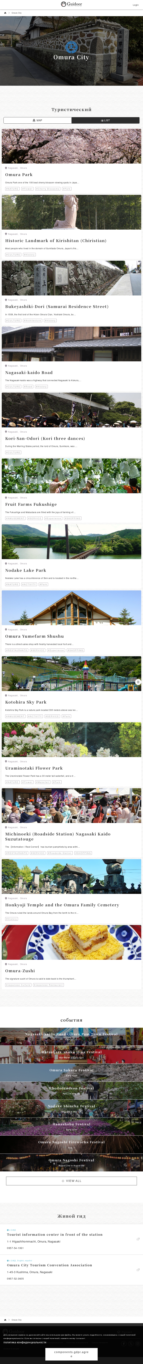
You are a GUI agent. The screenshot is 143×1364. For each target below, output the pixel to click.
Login (136, 4)
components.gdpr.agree (71, 1354)
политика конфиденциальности (24, 1342)
